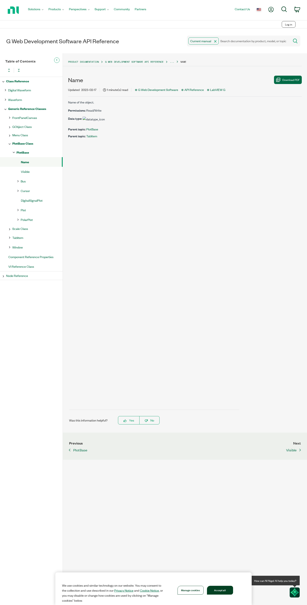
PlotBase (22, 152)
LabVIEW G (217, 89)
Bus (23, 181)
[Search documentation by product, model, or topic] (295, 41)
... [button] (172, 62)
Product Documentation (83, 62)
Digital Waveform (19, 90)
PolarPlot (27, 219)
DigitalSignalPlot (32, 200)
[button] (215, 41)
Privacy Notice (123, 590)
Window (17, 247)
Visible (25, 171)
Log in (288, 24)
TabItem (17, 237)
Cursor (25, 191)
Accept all (220, 590)
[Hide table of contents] (57, 60)
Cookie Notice (149, 590)
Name (25, 162)
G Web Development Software (158, 89)
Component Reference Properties (30, 257)
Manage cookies (190, 590)
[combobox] (238, 41)
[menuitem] (35, 10)
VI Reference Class (21, 266)
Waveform (15, 99)
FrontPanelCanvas (24, 117)
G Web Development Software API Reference (134, 62)
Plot (23, 210)
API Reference (194, 89)
